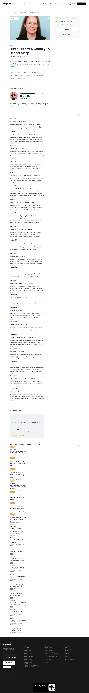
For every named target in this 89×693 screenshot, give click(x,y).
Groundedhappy (40, 75)
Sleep (22, 75)
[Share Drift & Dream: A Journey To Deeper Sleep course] (48, 18)
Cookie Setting (8, 666)
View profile (45, 94)
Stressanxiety (30, 75)
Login (73, 4)
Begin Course (67, 34)
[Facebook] (15, 658)
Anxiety (12, 72)
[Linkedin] (7, 658)
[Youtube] (12, 658)
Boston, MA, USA (23, 98)
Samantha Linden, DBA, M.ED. (19, 56)
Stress (24, 72)
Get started (82, 4)
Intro (67, 29)
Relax (18, 72)
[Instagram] (4, 658)
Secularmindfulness (34, 72)
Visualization (20, 78)
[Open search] (69, 4)
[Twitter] (9, 658)
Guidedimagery (14, 75)
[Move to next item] (78, 115)
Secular (12, 78)
